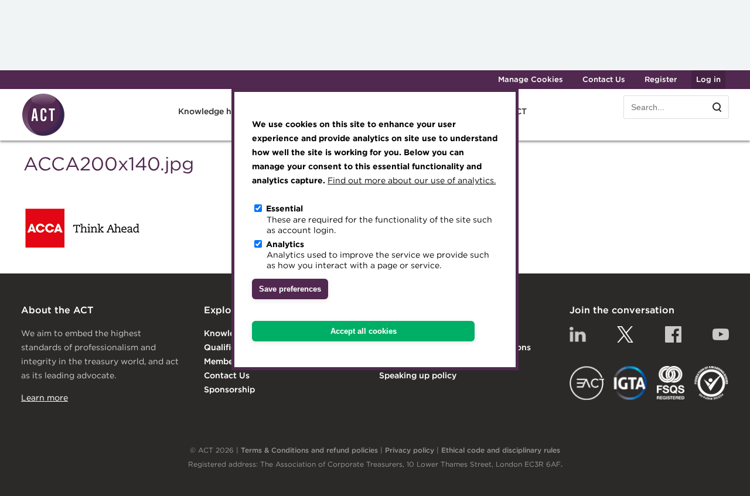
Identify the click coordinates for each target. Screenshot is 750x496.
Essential (284, 208)
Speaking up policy (417, 375)
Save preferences (290, 289)
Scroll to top (722, 473)
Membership (229, 361)
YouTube (720, 334)
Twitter (625, 334)
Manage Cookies (530, 79)
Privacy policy (409, 450)
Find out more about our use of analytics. (412, 180)
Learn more (44, 397)
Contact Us (603, 79)
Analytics (285, 243)
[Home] (43, 134)
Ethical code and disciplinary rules (500, 450)
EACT (587, 383)
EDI (711, 383)
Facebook (673, 334)
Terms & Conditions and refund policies (309, 450)
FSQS (670, 383)
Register (661, 79)
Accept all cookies (363, 331)
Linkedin (578, 334)
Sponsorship (229, 389)
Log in (708, 79)
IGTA (630, 383)
